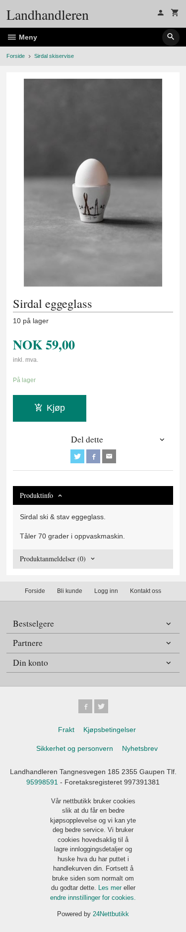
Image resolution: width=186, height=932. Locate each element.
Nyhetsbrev (140, 748)
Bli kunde (69, 591)
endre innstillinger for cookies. (93, 897)
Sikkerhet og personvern (74, 748)
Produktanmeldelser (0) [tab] (53, 558)
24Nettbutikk (111, 914)
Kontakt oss (145, 591)
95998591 (42, 782)
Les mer (111, 887)
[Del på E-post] (109, 456)
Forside (15, 56)
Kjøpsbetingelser (109, 730)
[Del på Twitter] (77, 456)
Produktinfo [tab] (36, 495)
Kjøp (56, 408)
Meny (27, 37)
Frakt (66, 730)
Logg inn (106, 591)
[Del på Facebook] (93, 456)
